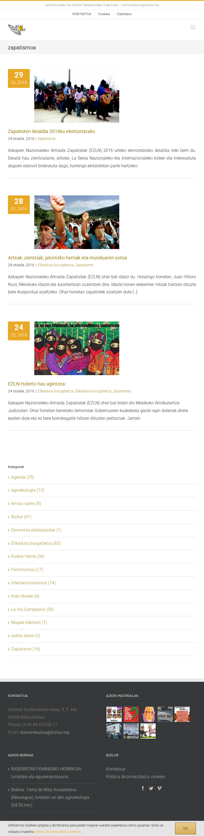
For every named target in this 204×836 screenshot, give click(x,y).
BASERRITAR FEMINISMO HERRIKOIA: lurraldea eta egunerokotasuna (46, 772)
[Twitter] (151, 788)
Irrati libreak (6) (25, 596)
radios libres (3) (25, 635)
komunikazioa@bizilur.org (140, 5)
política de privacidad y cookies (57, 832)
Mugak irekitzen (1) (29, 622)
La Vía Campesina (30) (32, 609)
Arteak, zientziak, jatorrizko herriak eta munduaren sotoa (67, 257)
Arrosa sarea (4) (26, 503)
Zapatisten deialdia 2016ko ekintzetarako (51, 131)
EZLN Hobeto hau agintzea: (37, 384)
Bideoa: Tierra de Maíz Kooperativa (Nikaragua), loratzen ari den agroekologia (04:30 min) (50, 797)
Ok (185, 828)
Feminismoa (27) (27, 569)
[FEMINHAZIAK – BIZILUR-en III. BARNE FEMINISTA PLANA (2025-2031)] (148, 714)
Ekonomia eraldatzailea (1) (36, 530)
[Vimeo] (159, 788)
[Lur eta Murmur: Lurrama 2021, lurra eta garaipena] (114, 731)
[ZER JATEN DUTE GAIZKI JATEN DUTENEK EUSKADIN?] (131, 714)
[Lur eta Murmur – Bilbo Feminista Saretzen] (182, 714)
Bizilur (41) (21, 516)
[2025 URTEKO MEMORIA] (114, 714)
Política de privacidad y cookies (135, 776)
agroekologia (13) (27, 490)
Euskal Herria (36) (27, 556)
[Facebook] (143, 788)
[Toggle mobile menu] (193, 27)
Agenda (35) (22, 477)
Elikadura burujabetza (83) (36, 543)
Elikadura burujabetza (56, 265)
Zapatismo (47, 138)
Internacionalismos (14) (33, 582)
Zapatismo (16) (25, 648)
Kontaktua (115, 768)
